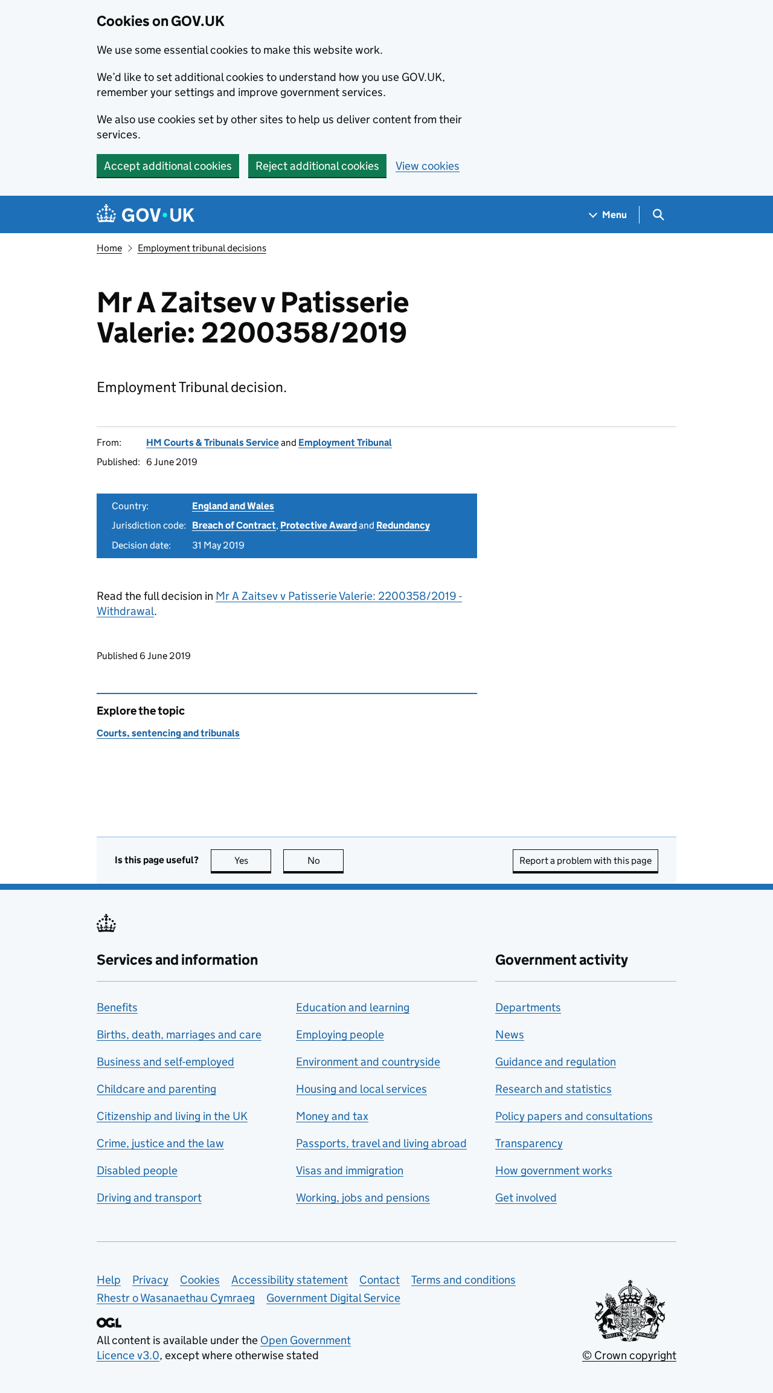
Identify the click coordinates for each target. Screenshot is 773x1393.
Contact (379, 1280)
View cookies (428, 166)
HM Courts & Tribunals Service (212, 442)
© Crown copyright (629, 1355)
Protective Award (318, 525)
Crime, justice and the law (160, 1143)
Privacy (150, 1280)
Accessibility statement (289, 1280)
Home (109, 248)
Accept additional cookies (168, 166)
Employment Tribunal (345, 442)
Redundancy (403, 525)
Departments (528, 1007)
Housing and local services (361, 1089)
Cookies (200, 1280)
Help (109, 1280)
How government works (553, 1170)
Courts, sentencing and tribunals (168, 733)
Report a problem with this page (585, 860)
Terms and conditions (463, 1280)
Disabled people (137, 1170)
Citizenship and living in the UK (172, 1116)
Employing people (340, 1034)
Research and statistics (553, 1089)
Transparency (529, 1143)
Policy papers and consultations (574, 1116)
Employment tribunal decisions (202, 248)
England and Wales (233, 506)
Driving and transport (149, 1198)
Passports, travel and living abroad (381, 1143)
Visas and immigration (349, 1170)
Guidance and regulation (555, 1062)
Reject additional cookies (317, 166)
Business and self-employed (165, 1062)
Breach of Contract (234, 525)
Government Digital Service (333, 1298)
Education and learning (352, 1007)
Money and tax (332, 1116)
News (509, 1034)
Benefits (117, 1007)
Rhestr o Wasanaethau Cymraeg (176, 1298)
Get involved (526, 1198)
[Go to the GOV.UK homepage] (145, 215)
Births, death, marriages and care (179, 1034)
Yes (252, 860)
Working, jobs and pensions (363, 1198)
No (325, 860)
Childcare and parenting (156, 1089)
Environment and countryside (368, 1062)
